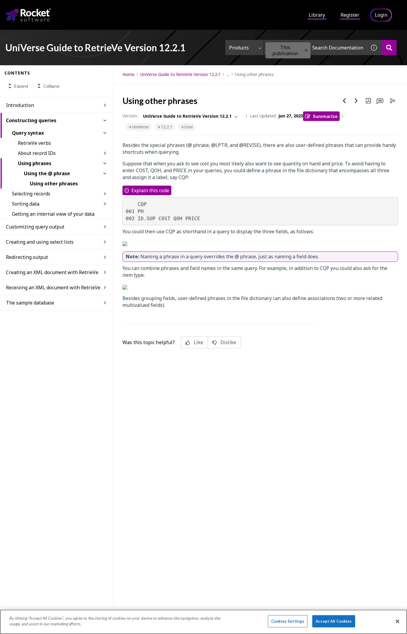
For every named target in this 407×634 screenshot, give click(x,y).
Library (317, 15)
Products (239, 47)
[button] (306, 50)
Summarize (325, 116)
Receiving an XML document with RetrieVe (53, 287)
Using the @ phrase (47, 173)
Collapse (52, 85)
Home (128, 74)
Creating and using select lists (40, 242)
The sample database (30, 302)
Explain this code (150, 190)
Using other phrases (54, 183)
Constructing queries (31, 120)
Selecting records (31, 193)
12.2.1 (166, 127)
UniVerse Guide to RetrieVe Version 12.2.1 (180, 74)
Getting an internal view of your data (53, 214)
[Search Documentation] (389, 47)
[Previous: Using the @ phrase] (344, 101)
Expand (21, 85)
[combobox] (315, 47)
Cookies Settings (287, 621)
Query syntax (28, 133)
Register (350, 15)
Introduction (20, 105)
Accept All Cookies (334, 621)
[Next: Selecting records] (356, 101)
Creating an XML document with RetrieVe (52, 272)
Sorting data (25, 204)
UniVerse (140, 127)
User (188, 127)
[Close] (397, 621)
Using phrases (34, 163)
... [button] (227, 74)
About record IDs (37, 153)
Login (381, 15)
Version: (130, 116)
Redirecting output (27, 257)
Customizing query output (35, 226)
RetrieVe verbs (34, 143)
